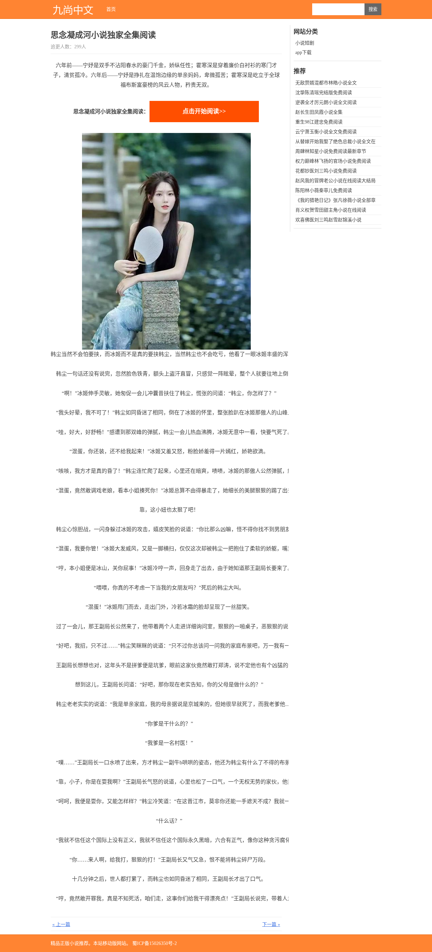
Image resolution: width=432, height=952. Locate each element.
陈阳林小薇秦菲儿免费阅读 (323, 190)
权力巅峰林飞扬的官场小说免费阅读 (333, 161)
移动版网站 (114, 943)
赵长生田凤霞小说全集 (319, 112)
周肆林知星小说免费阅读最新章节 (330, 151)
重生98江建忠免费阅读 (319, 122)
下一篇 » (271, 924)
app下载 (303, 52)
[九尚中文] (72, 9)
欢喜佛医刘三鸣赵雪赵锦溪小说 (328, 219)
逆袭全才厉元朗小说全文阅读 (326, 102)
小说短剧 (304, 43)
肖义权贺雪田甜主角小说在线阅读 (330, 210)
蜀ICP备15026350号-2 (154, 943)
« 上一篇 (61, 924)
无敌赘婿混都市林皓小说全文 (326, 82)
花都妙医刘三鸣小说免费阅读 (326, 170)
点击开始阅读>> (204, 111)
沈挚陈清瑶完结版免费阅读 (323, 92)
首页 (111, 9)
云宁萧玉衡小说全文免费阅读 (326, 131)
